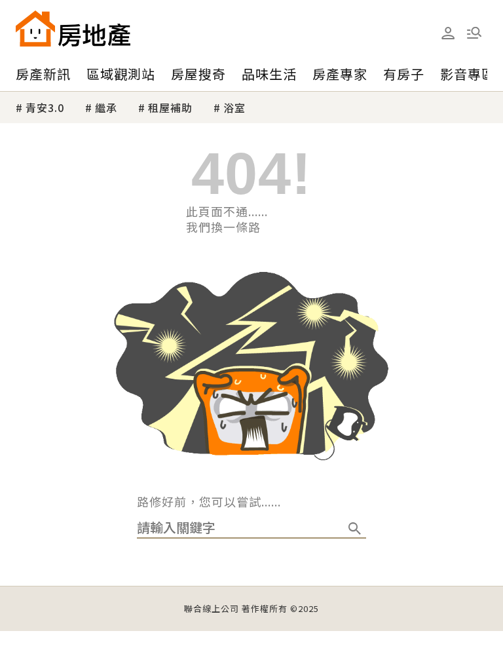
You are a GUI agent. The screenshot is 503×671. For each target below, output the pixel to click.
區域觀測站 (120, 73)
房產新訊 (43, 73)
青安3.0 (45, 107)
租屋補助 (170, 107)
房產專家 (339, 73)
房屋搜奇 (198, 73)
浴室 (234, 107)
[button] (474, 33)
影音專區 (467, 73)
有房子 (403, 73)
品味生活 (269, 73)
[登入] (448, 33)
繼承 (106, 107)
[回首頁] (73, 28)
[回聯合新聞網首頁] (35, 28)
